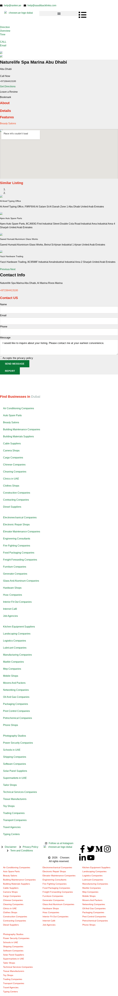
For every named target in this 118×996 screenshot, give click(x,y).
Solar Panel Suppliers (15, 771)
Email (3, 45)
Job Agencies (10, 616)
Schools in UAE (11, 750)
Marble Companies (13, 661)
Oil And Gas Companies (16, 697)
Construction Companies (16, 492)
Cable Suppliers (12, 443)
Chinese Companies (14, 464)
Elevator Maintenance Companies (21, 531)
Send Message (14, 363)
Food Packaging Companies (18, 552)
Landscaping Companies (16, 633)
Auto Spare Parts (12, 415)
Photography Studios (14, 735)
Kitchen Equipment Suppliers (19, 626)
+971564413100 (9, 290)
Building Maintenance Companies (21, 429)
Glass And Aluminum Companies (21, 580)
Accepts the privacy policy (18, 358)
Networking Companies (16, 690)
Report (10, 371)
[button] (59, 13)
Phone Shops (10, 725)
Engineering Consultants (16, 538)
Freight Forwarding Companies (20, 559)
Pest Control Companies (16, 711)
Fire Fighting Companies (16, 545)
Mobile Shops (10, 676)
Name (3, 304)
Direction (5, 27)
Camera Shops (11, 450)
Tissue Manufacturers (14, 799)
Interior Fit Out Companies (17, 602)
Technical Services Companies (20, 792)
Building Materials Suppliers (18, 436)
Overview (5, 31)
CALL (3, 42)
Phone (3, 326)
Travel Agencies (12, 827)
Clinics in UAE (11, 478)
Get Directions (8, 86)
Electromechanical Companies (20, 517)
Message (5, 337)
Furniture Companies (14, 566)
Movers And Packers (14, 683)
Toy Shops (9, 806)
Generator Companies (15, 573)
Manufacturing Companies (17, 654)
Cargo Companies (13, 457)
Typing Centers (11, 834)
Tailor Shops (10, 785)
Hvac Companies (12, 595)
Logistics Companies (14, 640)
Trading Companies (14, 813)
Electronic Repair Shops (16, 524)
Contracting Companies (16, 499)
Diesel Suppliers (12, 506)
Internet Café (10, 609)
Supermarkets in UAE (15, 778)
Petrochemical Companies (17, 718)
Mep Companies (12, 669)
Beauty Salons (8, 123)
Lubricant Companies (14, 647)
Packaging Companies (15, 704)
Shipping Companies (14, 757)
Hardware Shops (12, 588)
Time (2, 34)
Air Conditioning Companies (18, 408)
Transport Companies (15, 820)
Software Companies (14, 764)
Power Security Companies (18, 742)
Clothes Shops (11, 485)
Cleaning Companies (14, 471)
